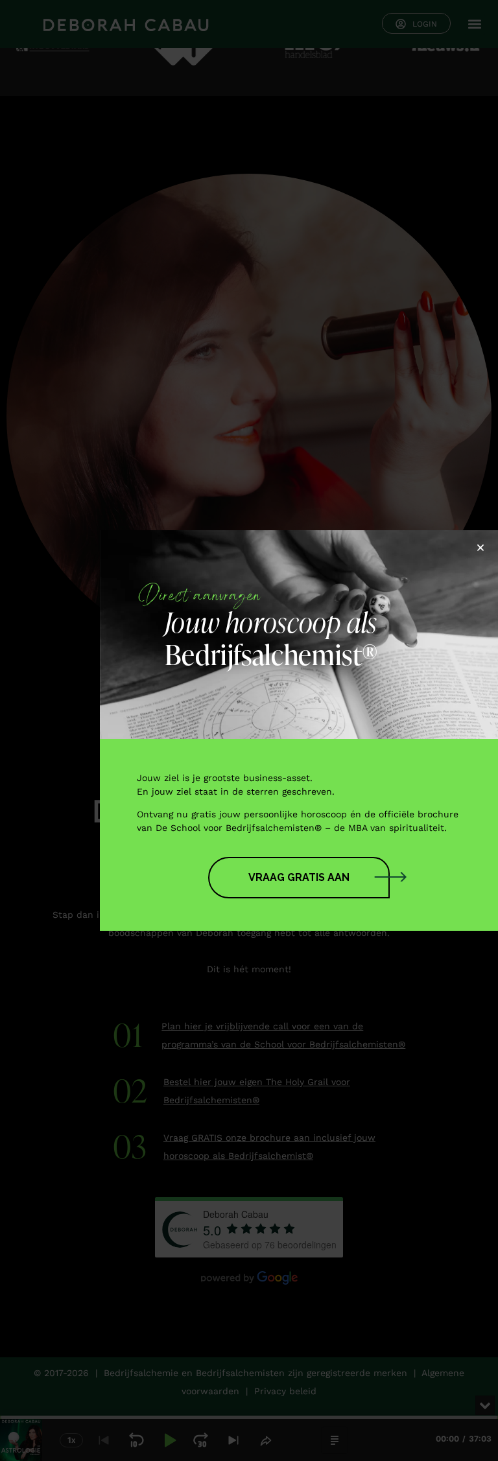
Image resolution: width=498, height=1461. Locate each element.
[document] (249, 730)
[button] (480, 547)
